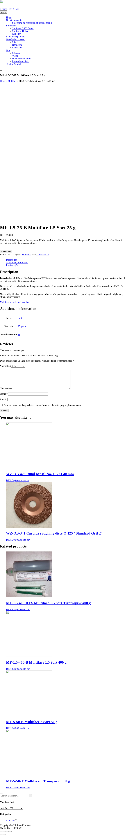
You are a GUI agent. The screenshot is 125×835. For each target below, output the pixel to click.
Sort (20, 318)
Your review (7, 388)
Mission (16, 53)
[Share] (4, 831)
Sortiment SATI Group (23, 28)
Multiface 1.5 (42, 254)
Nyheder (16, 34)
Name (4, 393)
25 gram (22, 326)
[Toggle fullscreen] (7, 831)
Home (3, 81)
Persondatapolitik (20, 61)
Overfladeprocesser (15, 39)
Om (8, 50)
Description (11, 259)
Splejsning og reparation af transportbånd (32, 23)
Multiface (12, 81)
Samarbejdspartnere (15, 36)
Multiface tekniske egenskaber (14, 302)
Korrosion (17, 47)
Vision (15, 56)
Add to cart (6, 252)
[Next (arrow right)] (4, 834)
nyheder (10, 820)
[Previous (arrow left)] (1, 834)
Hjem (8, 17)
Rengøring (17, 45)
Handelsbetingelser (21, 58)
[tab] (65, 259)
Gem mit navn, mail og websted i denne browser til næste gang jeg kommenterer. (42, 405)
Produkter (11, 25)
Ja (19, 334)
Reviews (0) (12, 265)
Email (3, 399)
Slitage (15, 42)
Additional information (17, 262)
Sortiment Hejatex (21, 31)
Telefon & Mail (13, 64)
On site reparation (14, 20)
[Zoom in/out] (10, 831)
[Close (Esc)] (1, 831)
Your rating (5, 366)
